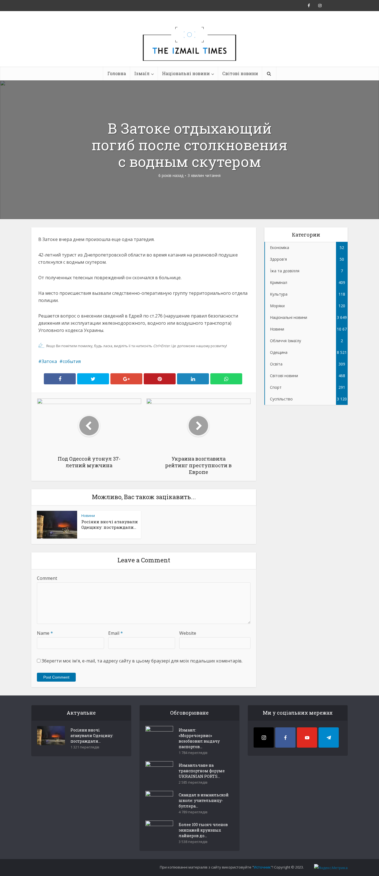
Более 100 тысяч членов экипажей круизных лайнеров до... (203, 830)
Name (45, 633)
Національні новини (186, 73)
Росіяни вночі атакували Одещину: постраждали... (109, 524)
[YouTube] (307, 737)
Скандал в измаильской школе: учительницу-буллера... (204, 800)
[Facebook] (285, 737)
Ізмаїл (142, 73)
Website (187, 633)
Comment (47, 578)
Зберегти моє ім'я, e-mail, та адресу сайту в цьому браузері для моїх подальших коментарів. (142, 661)
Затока (49, 361)
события (72, 361)
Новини (88, 515)
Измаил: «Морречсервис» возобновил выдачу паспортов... (199, 738)
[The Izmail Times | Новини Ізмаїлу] (189, 50)
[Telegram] (329, 737)
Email (115, 633)
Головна (116, 73)
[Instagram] (264, 737)
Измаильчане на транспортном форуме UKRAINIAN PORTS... (202, 771)
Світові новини (240, 73)
